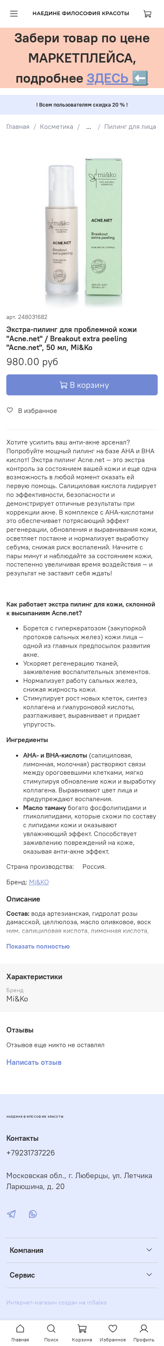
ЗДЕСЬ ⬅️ (117, 77)
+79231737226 (30, 1153)
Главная (17, 126)
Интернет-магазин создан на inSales (56, 1302)
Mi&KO (39, 882)
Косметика (56, 126)
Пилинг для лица (130, 126)
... (88, 126)
